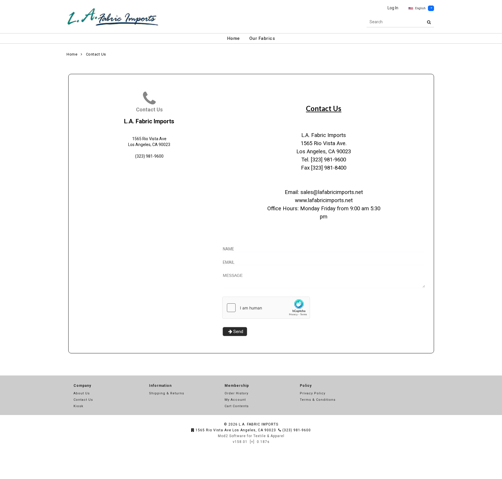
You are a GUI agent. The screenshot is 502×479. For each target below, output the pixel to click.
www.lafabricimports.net (324, 200)
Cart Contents (237, 406)
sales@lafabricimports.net (331, 192)
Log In (393, 8)
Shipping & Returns (166, 393)
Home (233, 38)
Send (238, 331)
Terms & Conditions (318, 400)
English (420, 8)
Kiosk (78, 406)
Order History (236, 393)
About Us (81, 393)
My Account (235, 400)
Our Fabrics (262, 38)
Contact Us (96, 54)
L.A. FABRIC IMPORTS (258, 424)
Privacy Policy (312, 393)
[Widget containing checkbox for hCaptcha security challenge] (266, 308)
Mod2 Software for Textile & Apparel (251, 436)
